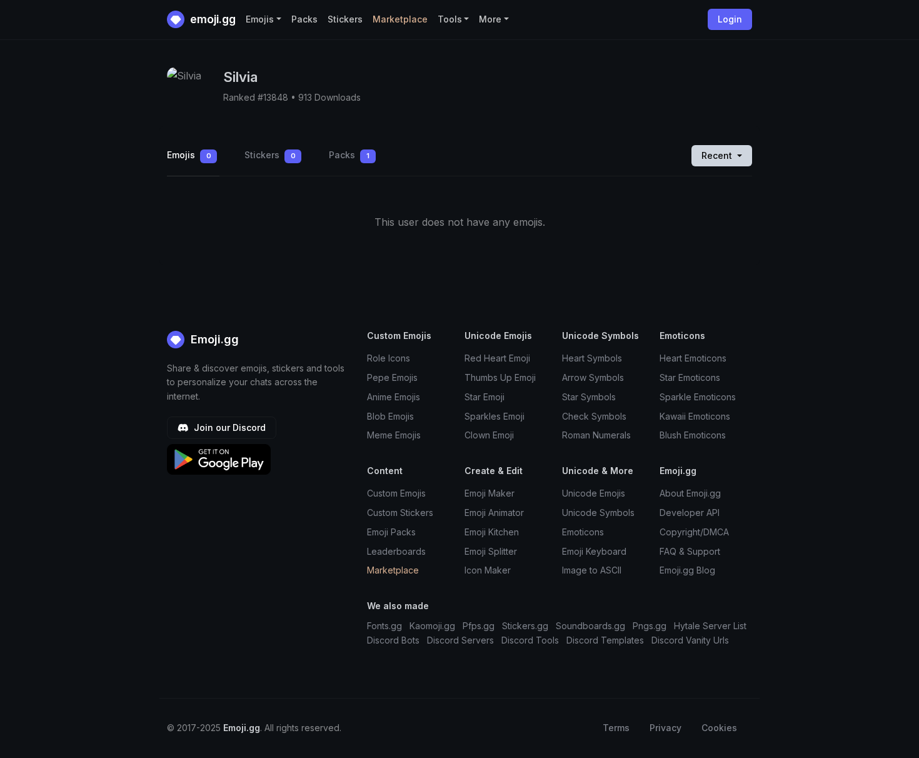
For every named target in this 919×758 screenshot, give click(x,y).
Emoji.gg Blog (687, 570)
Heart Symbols (592, 358)
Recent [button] (718, 155)
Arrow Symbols (593, 377)
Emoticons (583, 532)
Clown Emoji (489, 435)
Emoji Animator (494, 512)
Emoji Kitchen (492, 532)
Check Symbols (594, 416)
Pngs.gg (649, 625)
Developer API (690, 512)
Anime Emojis (393, 397)
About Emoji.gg (690, 493)
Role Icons (388, 358)
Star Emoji (485, 397)
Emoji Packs (391, 532)
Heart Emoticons (693, 358)
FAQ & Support (690, 551)
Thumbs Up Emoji (500, 377)
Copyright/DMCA (694, 532)
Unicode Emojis (593, 493)
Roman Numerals (596, 435)
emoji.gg (212, 19)
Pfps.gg (479, 625)
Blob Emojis (390, 416)
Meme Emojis (394, 435)
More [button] (490, 19)
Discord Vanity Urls (690, 640)
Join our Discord (228, 427)
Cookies (719, 727)
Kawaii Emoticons (695, 416)
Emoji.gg (213, 339)
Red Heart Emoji (497, 358)
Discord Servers (460, 640)
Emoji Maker (490, 493)
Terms (616, 727)
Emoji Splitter (491, 551)
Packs (304, 19)
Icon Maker (488, 570)
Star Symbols (589, 397)
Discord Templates (605, 640)
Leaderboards (396, 551)
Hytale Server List (710, 625)
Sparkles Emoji (495, 416)
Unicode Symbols (598, 512)
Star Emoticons (690, 377)
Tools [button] (450, 19)
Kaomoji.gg (432, 625)
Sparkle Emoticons (698, 397)
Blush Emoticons (693, 435)
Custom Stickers (400, 512)
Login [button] (730, 19)
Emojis (189, 154)
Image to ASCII (591, 570)
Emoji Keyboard (594, 551)
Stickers (345, 19)
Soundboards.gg (590, 625)
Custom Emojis (396, 493)
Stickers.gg (525, 625)
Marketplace (400, 19)
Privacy (665, 727)
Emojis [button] (260, 19)
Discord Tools (530, 640)
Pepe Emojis (392, 377)
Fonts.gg (384, 625)
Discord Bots (393, 640)
